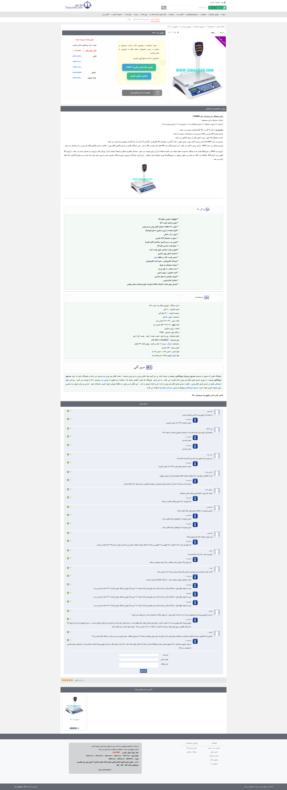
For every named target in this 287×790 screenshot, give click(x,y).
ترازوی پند (104, 380)
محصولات (210, 26)
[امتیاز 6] (67, 680)
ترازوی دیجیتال (199, 26)
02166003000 (90, 756)
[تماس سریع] (105, 83)
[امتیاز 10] (72, 680)
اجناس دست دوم (214, 748)
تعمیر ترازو (214, 752)
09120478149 (77, 72)
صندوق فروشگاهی (192, 387)
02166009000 (77, 61)
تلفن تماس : (164, 659)
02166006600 (108, 756)
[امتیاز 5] (66, 680)
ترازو (155, 257)
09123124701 (129, 759)
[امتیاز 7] (69, 680)
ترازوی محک (214, 760)
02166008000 (77, 67)
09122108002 (120, 759)
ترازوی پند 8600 (172, 26)
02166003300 (77, 56)
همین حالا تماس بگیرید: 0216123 (139, 67)
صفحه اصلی (221, 26)
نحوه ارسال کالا (192, 748)
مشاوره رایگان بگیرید (139, 76)
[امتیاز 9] (71, 680)
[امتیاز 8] (70, 680)
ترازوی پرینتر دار (186, 26)
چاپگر (171, 234)
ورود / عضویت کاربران (217, 2)
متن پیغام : (164, 664)
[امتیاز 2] (63, 680)
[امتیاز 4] (65, 680)
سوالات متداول (192, 752)
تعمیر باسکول (214, 756)
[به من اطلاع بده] (178, 32)
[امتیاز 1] (62, 680)
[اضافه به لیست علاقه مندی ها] (172, 32)
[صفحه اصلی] (78, 6)
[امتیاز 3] (64, 680)
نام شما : (165, 655)
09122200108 (111, 759)
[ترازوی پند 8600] (197, 69)
